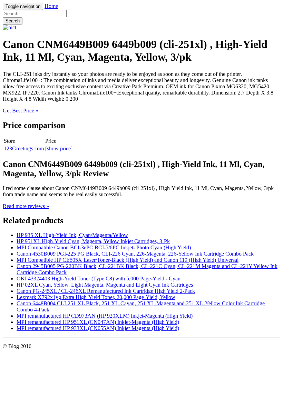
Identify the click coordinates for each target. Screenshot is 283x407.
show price (59, 148)
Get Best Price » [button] (20, 110)
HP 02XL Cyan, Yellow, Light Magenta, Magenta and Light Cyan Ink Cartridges (105, 285)
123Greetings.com (24, 148)
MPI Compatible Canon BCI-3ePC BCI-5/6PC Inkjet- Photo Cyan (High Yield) (104, 247)
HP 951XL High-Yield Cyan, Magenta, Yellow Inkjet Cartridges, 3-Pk (93, 241)
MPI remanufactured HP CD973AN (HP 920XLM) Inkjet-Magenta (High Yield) (105, 316)
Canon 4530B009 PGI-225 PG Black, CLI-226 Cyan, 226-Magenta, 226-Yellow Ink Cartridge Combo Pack (135, 254)
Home (51, 6)
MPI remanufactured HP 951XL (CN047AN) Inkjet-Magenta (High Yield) (98, 322)
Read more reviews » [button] (26, 206)
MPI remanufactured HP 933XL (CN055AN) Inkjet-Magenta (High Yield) (98, 328)
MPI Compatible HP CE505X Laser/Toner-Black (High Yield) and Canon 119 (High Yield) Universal (127, 260)
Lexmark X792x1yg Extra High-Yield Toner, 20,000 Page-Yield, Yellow (96, 297)
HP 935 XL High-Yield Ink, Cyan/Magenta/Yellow (72, 235)
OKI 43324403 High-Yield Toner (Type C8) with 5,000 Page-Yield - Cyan (98, 278)
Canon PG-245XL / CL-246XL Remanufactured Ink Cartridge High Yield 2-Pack (106, 291)
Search (13, 20)
